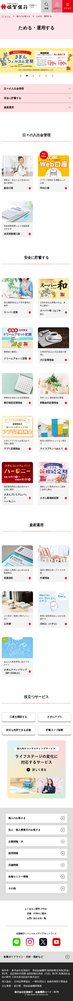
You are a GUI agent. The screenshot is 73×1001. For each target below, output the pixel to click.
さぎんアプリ (54, 716)
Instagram (30, 942)
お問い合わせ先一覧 (36, 918)
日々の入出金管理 (14, 88)
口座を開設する (18, 716)
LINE (17, 942)
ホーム (7, 16)
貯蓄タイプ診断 (54, 730)
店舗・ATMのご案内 (36, 913)
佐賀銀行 (14, 6)
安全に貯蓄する (12, 98)
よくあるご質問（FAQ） (36, 909)
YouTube (56, 942)
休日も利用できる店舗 (18, 730)
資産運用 (9, 107)
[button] (20, 75)
